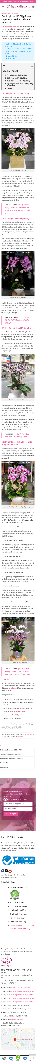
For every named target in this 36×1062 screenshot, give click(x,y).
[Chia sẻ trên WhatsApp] (3, 727)
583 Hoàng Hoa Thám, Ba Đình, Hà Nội (22, 991)
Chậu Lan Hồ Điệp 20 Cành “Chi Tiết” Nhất (18, 49)
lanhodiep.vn (12, 688)
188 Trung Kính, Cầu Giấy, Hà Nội (20, 988)
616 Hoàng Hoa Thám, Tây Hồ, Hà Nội (21, 1002)
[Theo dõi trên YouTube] (10, 871)
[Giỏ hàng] (33, 6)
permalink (20, 736)
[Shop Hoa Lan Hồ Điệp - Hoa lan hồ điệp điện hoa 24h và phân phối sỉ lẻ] (18, 6)
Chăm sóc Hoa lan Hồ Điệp (10, 13)
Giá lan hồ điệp (9, 58)
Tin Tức (2, 763)
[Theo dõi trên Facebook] (2, 870)
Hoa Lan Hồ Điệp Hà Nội (16, 1019)
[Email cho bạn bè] (13, 727)
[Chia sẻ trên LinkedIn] (20, 727)
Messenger (25, 1060)
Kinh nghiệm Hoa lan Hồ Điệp (10, 759)
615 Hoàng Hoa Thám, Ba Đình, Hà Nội (22, 998)
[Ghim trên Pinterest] (16, 727)
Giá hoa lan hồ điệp (10, 56)
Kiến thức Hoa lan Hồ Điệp (9, 754)
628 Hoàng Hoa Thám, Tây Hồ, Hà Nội (21, 995)
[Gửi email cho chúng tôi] (6, 870)
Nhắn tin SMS (32, 1060)
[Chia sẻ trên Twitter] (9, 727)
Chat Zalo (11, 1060)
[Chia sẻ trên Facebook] (6, 727)
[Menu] (3, 6)
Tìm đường (4, 1060)
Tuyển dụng (4, 767)
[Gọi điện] (18, 1058)
